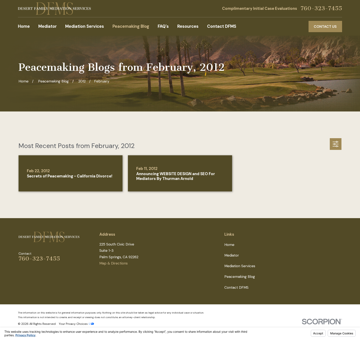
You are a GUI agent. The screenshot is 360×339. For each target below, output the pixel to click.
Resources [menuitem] (188, 26)
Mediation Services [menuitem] (84, 26)
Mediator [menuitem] (47, 26)
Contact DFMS (236, 287)
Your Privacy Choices (74, 324)
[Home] (54, 8)
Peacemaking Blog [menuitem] (130, 26)
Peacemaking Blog (239, 276)
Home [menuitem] (24, 26)
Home (229, 244)
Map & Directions (113, 263)
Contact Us (325, 26)
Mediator (231, 255)
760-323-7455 (321, 8)
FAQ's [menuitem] (163, 26)
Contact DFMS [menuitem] (221, 26)
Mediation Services (239, 266)
